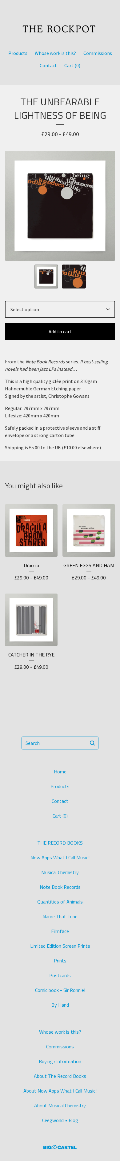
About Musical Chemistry (60, 1105)
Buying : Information (60, 1061)
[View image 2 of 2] (74, 276)
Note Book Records (60, 887)
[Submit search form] (92, 743)
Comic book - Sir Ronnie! (60, 990)
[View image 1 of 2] (46, 276)
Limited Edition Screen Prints (60, 946)
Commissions (97, 53)
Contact (48, 65)
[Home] (60, 22)
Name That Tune (60, 916)
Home (60, 771)
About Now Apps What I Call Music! (60, 1090)
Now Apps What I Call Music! (60, 857)
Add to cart (60, 331)
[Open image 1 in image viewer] (60, 206)
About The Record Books (60, 1076)
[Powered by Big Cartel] (60, 1147)
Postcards (60, 975)
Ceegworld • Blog (60, 1120)
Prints (60, 960)
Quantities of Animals (60, 901)
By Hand (60, 1004)
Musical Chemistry (60, 872)
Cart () (72, 65)
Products (17, 53)
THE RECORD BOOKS (60, 842)
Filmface (60, 931)
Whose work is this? (55, 53)
